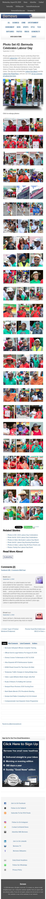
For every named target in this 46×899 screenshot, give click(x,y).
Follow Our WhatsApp (20, 865)
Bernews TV (17, 846)
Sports (25, 27)
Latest (4, 643)
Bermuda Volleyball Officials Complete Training (20, 648)
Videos (26, 31)
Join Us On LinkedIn (19, 841)
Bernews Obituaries (19, 851)
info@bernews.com (9, 889)
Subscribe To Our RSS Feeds (21, 813)
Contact (41, 2)
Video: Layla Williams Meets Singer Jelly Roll (20, 677)
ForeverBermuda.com (33, 6)
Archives (34, 643)
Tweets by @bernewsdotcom (11, 724)
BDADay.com (20, 6)
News (19, 27)
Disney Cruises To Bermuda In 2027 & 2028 (19, 657)
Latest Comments (25, 643)
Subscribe (9, 6)
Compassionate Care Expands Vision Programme (21, 701)
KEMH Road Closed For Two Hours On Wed (19, 667)
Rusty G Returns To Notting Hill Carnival (18, 682)
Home (25, 2)
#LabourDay (8, 557)
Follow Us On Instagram (20, 822)
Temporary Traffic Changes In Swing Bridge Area (21, 672)
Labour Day (13, 58)
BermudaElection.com (18, 10)
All (9, 22)
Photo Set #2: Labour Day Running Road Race (23, 542)
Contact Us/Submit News (20, 827)
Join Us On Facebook (18, 803)
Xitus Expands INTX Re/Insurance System (19, 662)
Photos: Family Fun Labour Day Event (20, 547)
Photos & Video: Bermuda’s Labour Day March (23, 540)
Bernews (23, 884)
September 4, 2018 (8, 579)
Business (16, 22)
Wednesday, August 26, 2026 (11, 2)
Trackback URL (6, 570)
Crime (23, 22)
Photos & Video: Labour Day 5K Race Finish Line (24, 545)
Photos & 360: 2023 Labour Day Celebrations (23, 535)
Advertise (33, 2)
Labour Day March (31, 71)
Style (33, 27)
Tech (39, 27)
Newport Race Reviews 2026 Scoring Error (19, 686)
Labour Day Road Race (11, 74)
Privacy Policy (17, 870)
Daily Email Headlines (20, 860)
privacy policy (9, 892)
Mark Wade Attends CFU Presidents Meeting (19, 691)
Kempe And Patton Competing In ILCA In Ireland (21, 696)
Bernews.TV (31, 10)
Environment (9, 27)
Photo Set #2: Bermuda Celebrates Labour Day (18, 46)
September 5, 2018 (8, 615)
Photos (19, 31)
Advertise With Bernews (20, 832)
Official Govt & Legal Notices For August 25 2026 (21, 653)
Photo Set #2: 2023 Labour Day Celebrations (23, 537)
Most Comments (13, 643)
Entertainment (33, 22)
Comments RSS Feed (19, 570)
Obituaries (10, 31)
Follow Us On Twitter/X (18, 808)
